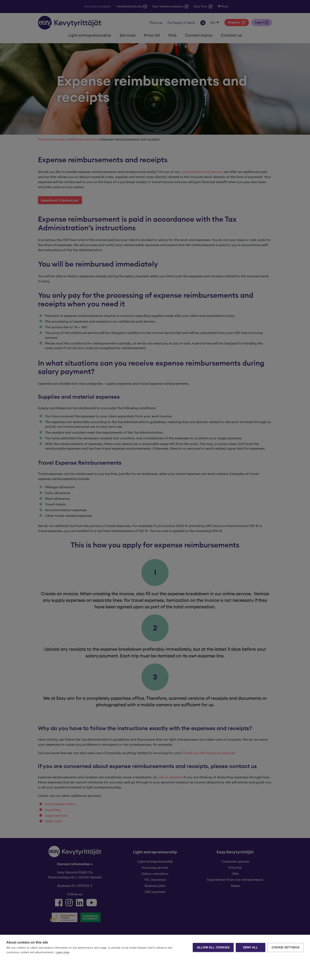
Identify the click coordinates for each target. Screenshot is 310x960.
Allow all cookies (213, 947)
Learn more (62, 952)
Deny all (250, 947)
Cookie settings (285, 947)
